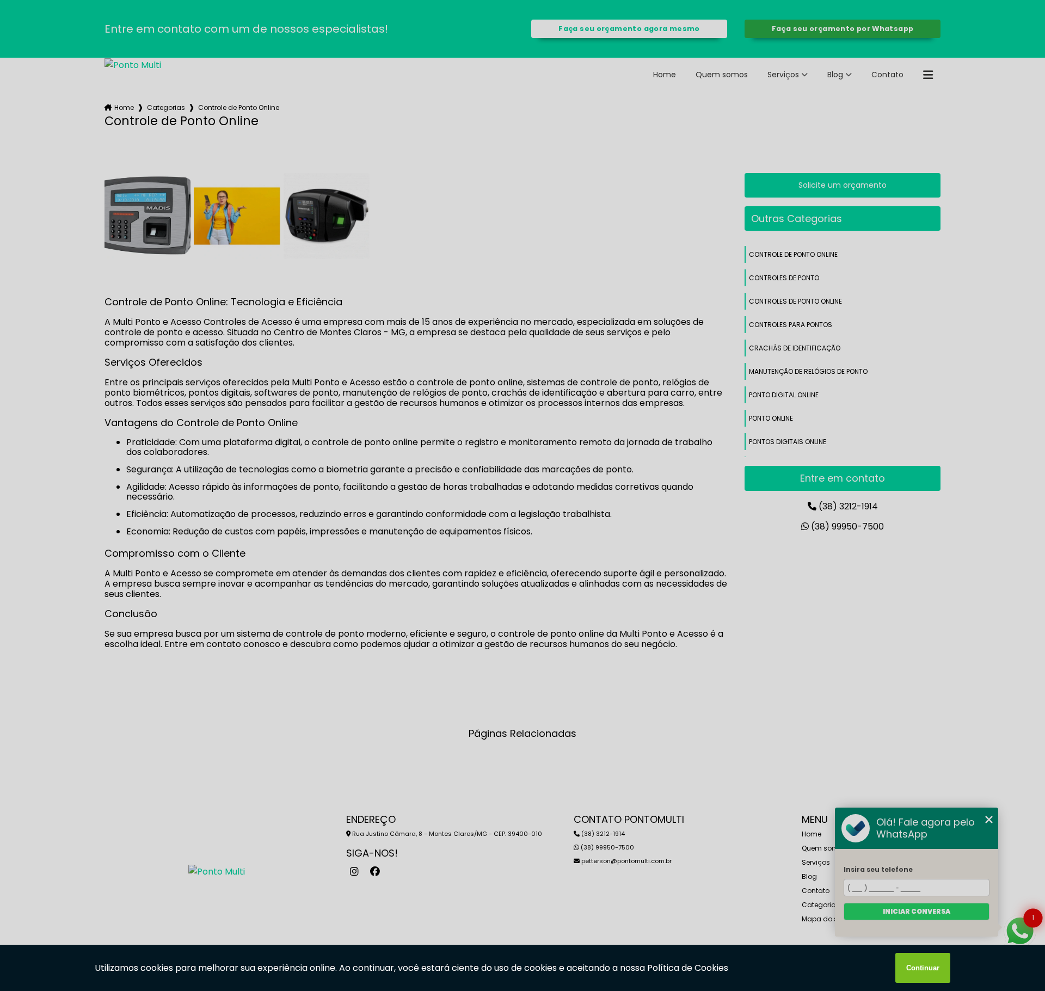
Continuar (922, 968)
